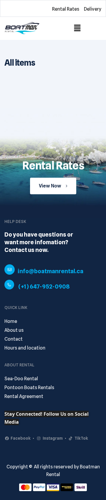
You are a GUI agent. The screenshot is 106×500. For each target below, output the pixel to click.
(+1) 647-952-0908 (44, 286)
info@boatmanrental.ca (50, 271)
